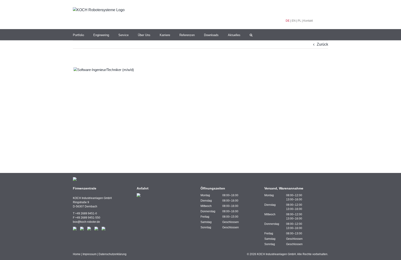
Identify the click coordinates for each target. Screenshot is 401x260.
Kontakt (308, 20)
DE (288, 20)
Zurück (322, 44)
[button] (251, 34)
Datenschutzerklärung (112, 254)
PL (299, 20)
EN (294, 20)
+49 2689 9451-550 (87, 217)
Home (77, 254)
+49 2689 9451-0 (86, 213)
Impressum (90, 254)
